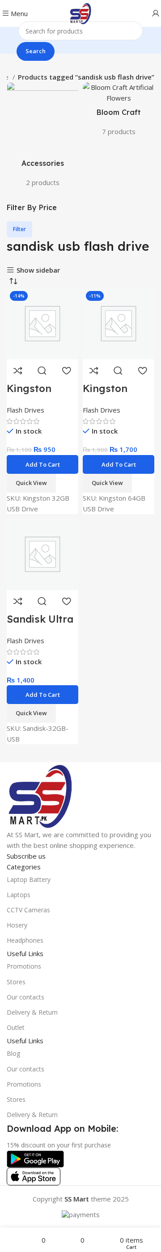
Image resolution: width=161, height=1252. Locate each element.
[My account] (155, 13)
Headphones (25, 940)
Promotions (24, 966)
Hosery (17, 925)
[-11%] (118, 322)
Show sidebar (38, 270)
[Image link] (40, 794)
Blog (13, 1053)
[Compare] (18, 370)
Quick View (31, 483)
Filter (19, 229)
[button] (42, 464)
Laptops (18, 894)
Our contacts (25, 997)
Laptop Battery (29, 879)
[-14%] (42, 322)
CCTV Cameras (28, 910)
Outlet (16, 1027)
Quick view (42, 370)
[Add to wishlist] (66, 370)
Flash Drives (25, 409)
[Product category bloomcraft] (118, 111)
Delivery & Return (32, 1012)
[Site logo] (80, 12)
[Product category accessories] (42, 137)
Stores (16, 982)
